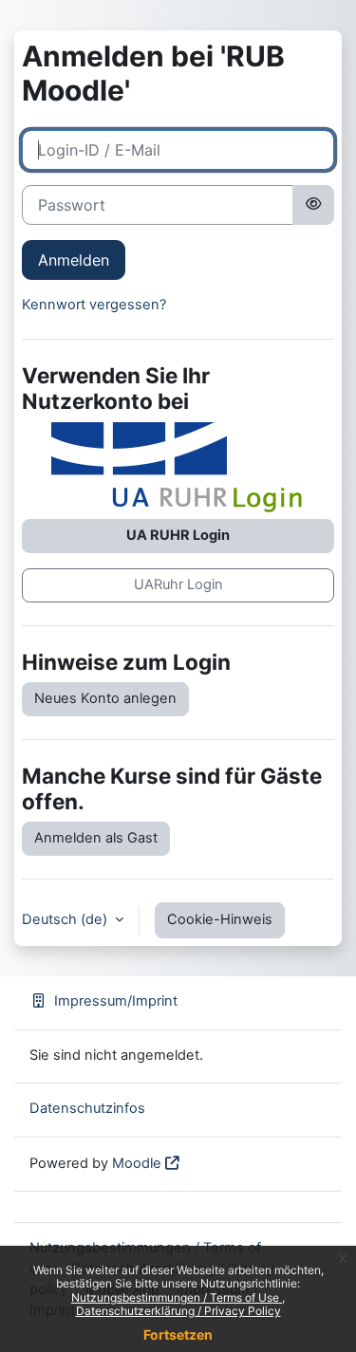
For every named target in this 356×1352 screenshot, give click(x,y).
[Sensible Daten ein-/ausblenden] (313, 205)
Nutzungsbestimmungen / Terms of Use (176, 1297)
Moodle (136, 1163)
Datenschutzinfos (87, 1108)
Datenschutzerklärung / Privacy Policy (178, 1311)
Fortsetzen (178, 1334)
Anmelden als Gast (96, 837)
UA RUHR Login (178, 535)
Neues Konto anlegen (105, 698)
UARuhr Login (178, 584)
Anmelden (73, 259)
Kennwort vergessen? (94, 304)
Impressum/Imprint (116, 1000)
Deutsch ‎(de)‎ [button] (66, 919)
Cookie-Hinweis (219, 919)
